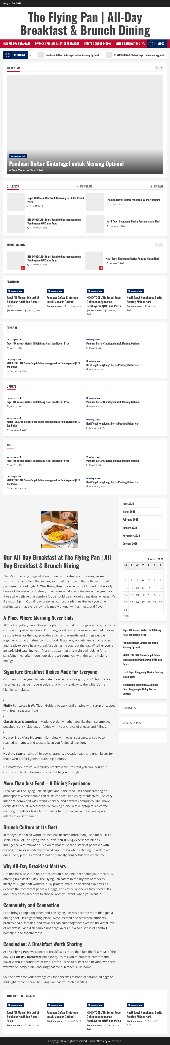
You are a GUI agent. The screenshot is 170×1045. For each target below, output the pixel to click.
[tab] (13, 187)
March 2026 (129, 511)
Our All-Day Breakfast (16, 43)
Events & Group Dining (97, 43)
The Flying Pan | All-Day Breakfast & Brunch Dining (85, 23)
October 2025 (130, 543)
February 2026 (130, 519)
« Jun (126, 615)
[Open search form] (143, 43)
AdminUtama (18, 169)
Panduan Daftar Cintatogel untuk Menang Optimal (59, 55)
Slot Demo (129, 737)
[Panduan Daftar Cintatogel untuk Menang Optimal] (85, 124)
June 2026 (128, 504)
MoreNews (97, 1041)
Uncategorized (18, 156)
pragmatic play (132, 722)
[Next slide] (161, 68)
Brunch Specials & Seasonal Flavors (57, 43)
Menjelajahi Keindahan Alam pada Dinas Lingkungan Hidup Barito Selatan (94, 261)
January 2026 (130, 528)
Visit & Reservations (128, 43)
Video (161, 43)
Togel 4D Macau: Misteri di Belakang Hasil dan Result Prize (16, 202)
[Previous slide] (157, 68)
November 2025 (131, 536)
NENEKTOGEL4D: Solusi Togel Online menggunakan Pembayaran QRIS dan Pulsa (16, 224)
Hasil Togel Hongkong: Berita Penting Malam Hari (16, 261)
